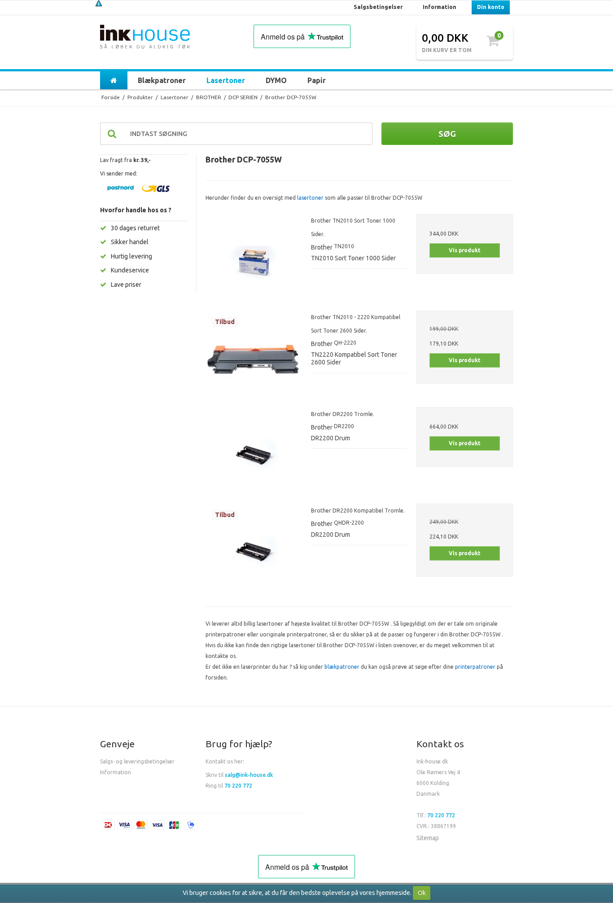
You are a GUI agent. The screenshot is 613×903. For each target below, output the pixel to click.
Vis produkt (465, 250)
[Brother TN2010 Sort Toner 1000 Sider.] (254, 262)
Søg (447, 133)
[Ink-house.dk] (145, 38)
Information (115, 772)
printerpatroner (475, 667)
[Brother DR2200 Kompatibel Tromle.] (254, 552)
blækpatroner (341, 667)
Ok (422, 892)
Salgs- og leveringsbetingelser (137, 761)
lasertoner (310, 198)
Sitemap (427, 838)
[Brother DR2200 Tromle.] (254, 455)
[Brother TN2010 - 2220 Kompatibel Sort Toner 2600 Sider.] (254, 359)
